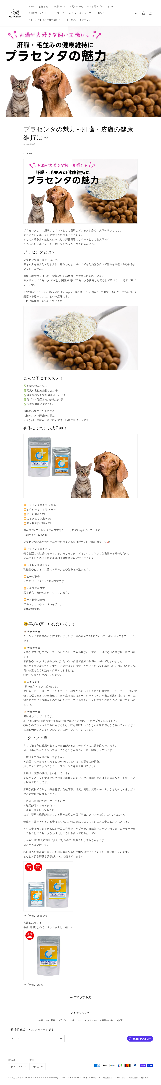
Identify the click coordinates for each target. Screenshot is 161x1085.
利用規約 (144, 1077)
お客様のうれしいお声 (111, 1020)
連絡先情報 (133, 1077)
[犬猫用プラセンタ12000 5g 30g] (48, 911)
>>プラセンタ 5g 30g (35, 915)
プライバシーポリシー (69, 1020)
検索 (41, 1020)
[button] (99, 6)
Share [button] (29, 153)
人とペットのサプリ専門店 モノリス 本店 (31, 1077)
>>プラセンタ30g (33, 984)
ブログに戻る (83, 997)
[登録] (60, 1038)
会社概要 (50, 1020)
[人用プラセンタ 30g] (48, 980)
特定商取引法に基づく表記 (114, 1077)
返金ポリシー (73, 1077)
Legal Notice (90, 1020)
